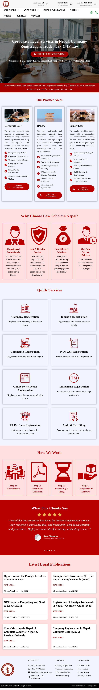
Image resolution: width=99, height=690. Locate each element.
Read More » (9, 585)
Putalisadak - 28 (38, 3)
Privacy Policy (92, 686)
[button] (44, 550)
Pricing (7, 16)
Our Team (21, 16)
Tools (73, 10)
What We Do (30, 10)
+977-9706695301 (62, 3)
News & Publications (54, 10)
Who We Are (10, 10)
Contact (35, 16)
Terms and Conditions (78, 686)
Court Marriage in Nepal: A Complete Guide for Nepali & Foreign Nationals (21, 632)
